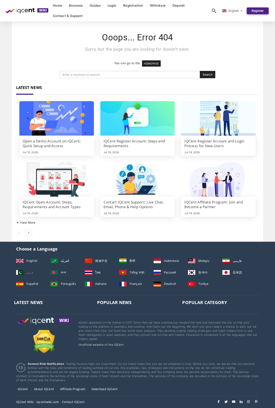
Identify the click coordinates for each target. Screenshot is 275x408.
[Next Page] (28, 232)
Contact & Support (68, 16)
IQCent (23, 389)
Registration (133, 5)
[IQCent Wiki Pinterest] (254, 402)
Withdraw (158, 5)
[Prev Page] (19, 232)
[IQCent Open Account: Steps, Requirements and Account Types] (56, 179)
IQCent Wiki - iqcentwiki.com (37, 402)
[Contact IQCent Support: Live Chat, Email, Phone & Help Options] (137, 179)
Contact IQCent (73, 402)
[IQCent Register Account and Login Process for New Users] (218, 118)
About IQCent (44, 389)
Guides (95, 5)
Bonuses (76, 5)
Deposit (179, 5)
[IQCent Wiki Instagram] (246, 402)
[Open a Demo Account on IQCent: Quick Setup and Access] (56, 118)
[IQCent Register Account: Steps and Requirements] (137, 118)
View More (27, 222)
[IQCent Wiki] (44, 325)
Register (258, 10)
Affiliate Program (73, 389)
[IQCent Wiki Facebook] (216, 402)
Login (112, 5)
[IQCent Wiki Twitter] (224, 402)
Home (57, 5)
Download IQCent (105, 389)
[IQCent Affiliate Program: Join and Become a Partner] (218, 179)
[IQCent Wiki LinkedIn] (239, 402)
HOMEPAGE (151, 63)
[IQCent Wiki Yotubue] (231, 402)
